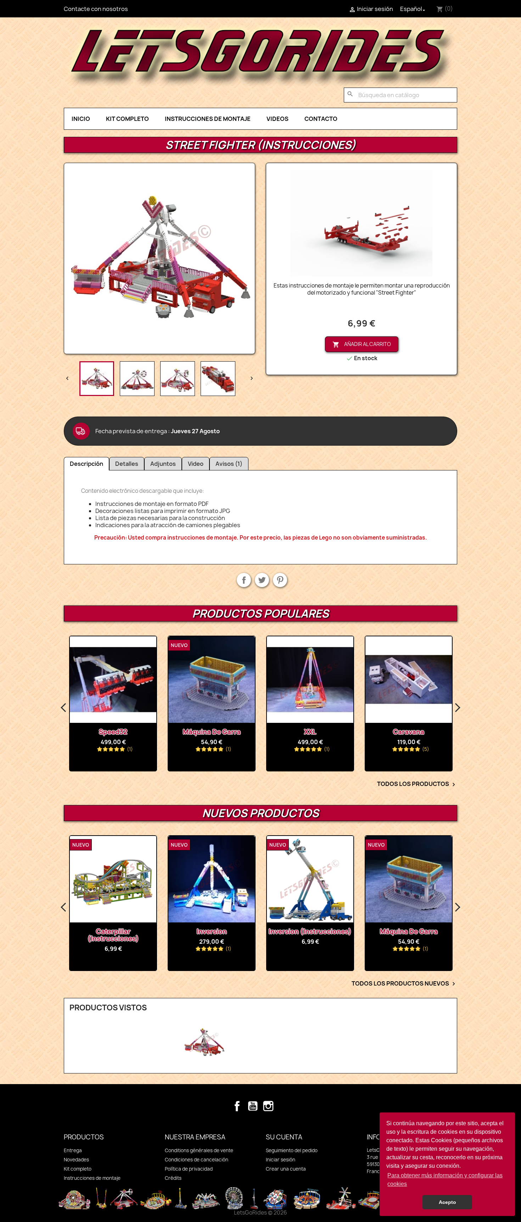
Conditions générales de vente (199, 1150)
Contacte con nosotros (96, 9)
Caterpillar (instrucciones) (113, 935)
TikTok (284, 1106)
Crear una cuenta (286, 1169)
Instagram (268, 1106)
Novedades (76, 1159)
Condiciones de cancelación (196, 1159)
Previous (63, 708)
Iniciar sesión (280, 1159)
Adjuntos (163, 464)
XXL (310, 731)
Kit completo (127, 119)
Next (457, 708)
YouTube (253, 1106)
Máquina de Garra (212, 731)
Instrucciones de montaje (208, 119)
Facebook (237, 1106)
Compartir (244, 580)
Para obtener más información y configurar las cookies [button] (445, 1179)
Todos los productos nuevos (404, 984)
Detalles (126, 464)
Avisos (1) (228, 464)
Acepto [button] (447, 1202)
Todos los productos (417, 784)
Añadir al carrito (361, 344)
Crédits (173, 1178)
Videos (277, 119)
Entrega (73, 1150)
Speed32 (113, 731)
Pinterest (280, 580)
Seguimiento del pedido (292, 1150)
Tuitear (262, 580)
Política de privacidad (189, 1169)
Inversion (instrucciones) (310, 931)
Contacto (320, 119)
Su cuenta (284, 1137)
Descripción (86, 464)
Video (195, 464)
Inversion (212, 931)
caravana (408, 731)
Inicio (81, 119)
